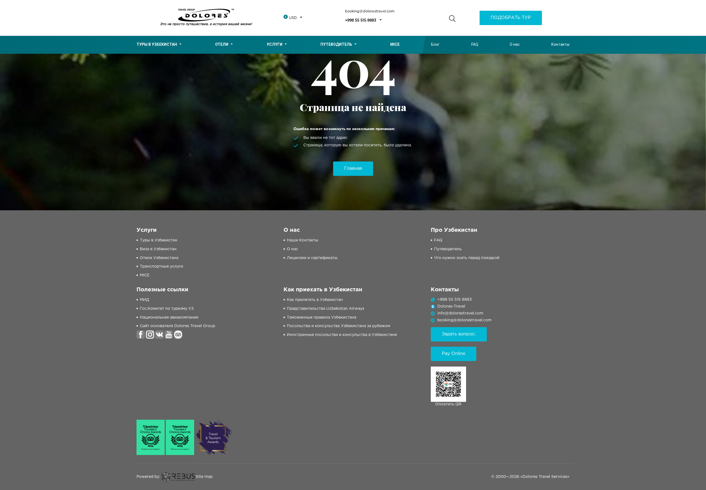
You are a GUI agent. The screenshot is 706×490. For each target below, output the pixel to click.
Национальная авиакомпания (169, 317)
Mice (395, 44)
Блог (435, 44)
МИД (144, 299)
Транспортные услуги (161, 266)
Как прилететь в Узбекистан (315, 299)
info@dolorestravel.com (460, 313)
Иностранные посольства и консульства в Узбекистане (342, 334)
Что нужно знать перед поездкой (466, 258)
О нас (515, 44)
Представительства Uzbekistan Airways (325, 308)
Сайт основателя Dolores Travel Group (177, 326)
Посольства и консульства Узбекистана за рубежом (338, 326)
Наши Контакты (302, 240)
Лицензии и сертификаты (312, 258)
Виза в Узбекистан (158, 249)
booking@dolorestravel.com (369, 11)
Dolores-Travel (451, 306)
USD (293, 18)
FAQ (474, 44)
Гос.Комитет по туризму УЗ (167, 308)
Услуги (274, 44)
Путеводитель (336, 44)
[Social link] (141, 334)
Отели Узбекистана (159, 258)
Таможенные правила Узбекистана (321, 317)
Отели (221, 44)
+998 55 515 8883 (360, 20)
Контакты (560, 44)
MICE (144, 275)
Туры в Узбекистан (157, 44)
